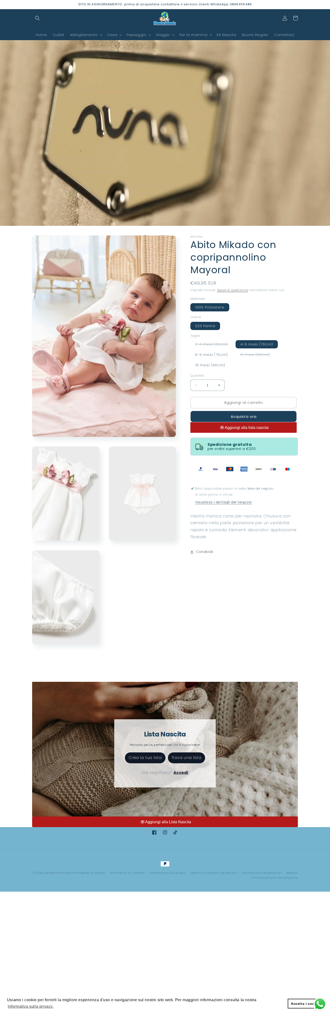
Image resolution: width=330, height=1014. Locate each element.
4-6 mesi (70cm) (256, 344)
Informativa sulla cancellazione (274, 878)
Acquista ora (244, 416)
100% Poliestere (209, 307)
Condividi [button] (204, 551)
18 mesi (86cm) (210, 365)
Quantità (197, 375)
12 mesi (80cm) (257, 355)
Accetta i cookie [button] (305, 1004)
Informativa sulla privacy (167, 873)
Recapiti (292, 873)
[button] (37, 18)
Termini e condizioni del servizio (213, 873)
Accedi (181, 772)
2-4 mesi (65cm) (214, 345)
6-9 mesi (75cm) (211, 354)
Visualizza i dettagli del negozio (223, 502)
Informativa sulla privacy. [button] (31, 1006)
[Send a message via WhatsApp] (320, 1004)
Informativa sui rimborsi (127, 873)
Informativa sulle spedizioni (261, 873)
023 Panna (205, 325)
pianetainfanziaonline (60, 873)
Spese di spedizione (232, 290)
